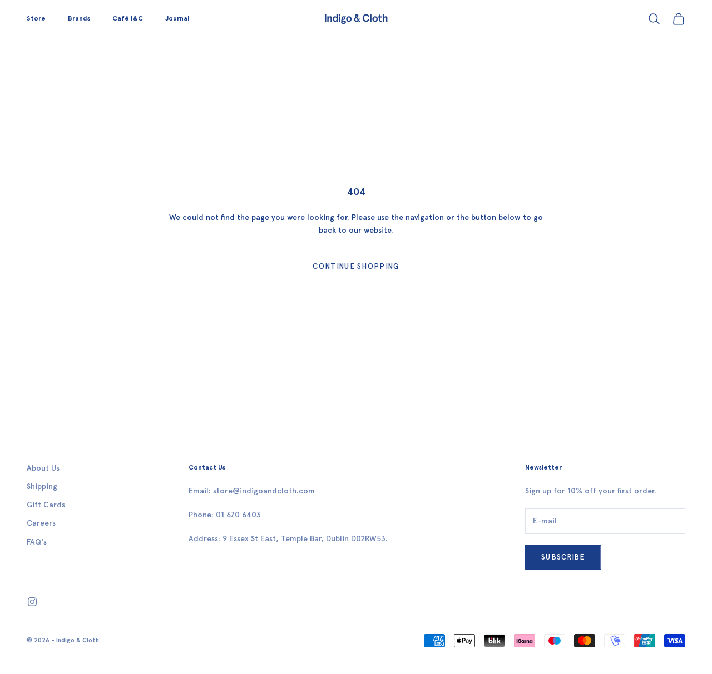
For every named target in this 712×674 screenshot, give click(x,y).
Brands (79, 18)
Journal (177, 18)
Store (36, 18)
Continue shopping (356, 266)
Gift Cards (46, 505)
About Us (43, 468)
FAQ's (37, 542)
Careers (41, 523)
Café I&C (127, 18)
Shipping (42, 486)
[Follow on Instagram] (32, 601)
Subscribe (563, 557)
